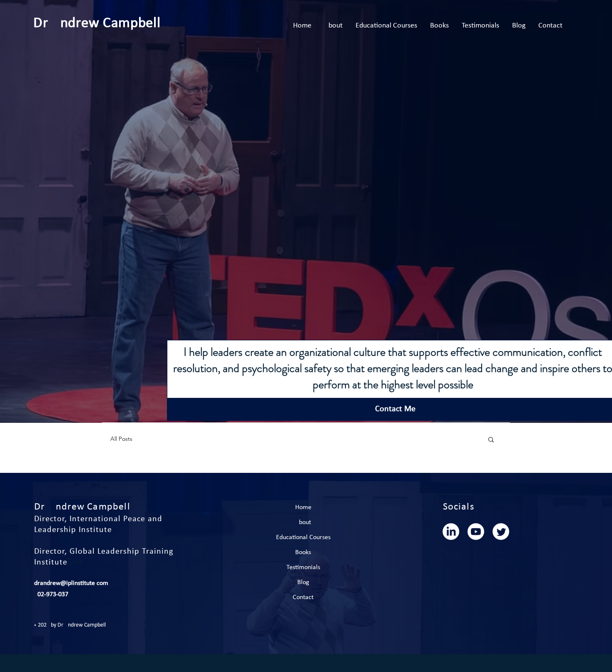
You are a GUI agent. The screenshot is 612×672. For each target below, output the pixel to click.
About (303, 522)
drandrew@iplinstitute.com (71, 583)
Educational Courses (303, 537)
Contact (303, 597)
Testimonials (303, 567)
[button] (491, 440)
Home (303, 507)
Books (303, 552)
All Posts (121, 438)
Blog (303, 582)
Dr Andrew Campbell (98, 23)
